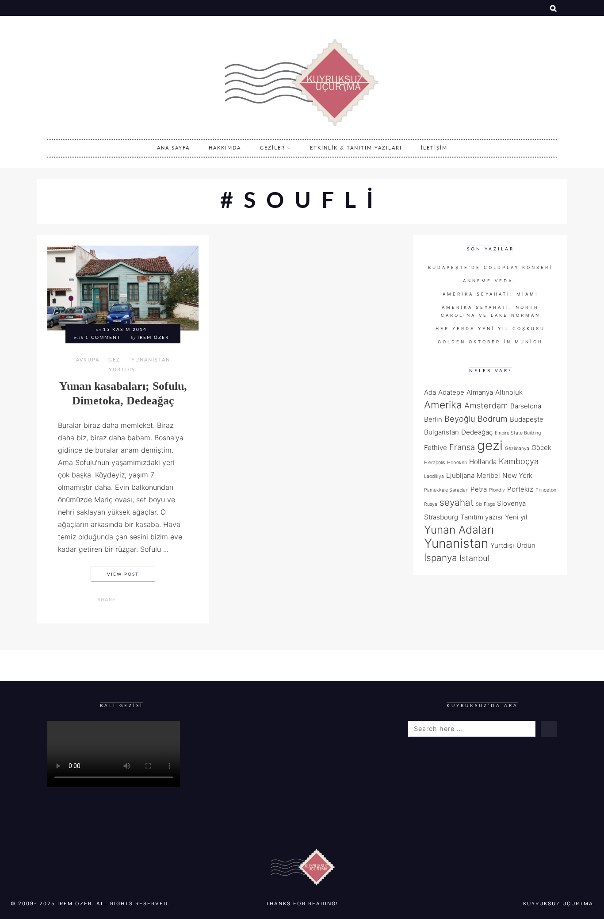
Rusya (430, 504)
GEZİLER (272, 148)
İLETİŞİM (434, 148)
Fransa (462, 447)
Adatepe (451, 392)
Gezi (115, 360)
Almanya (479, 392)
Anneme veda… (490, 280)
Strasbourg (441, 517)
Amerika (443, 405)
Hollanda (483, 462)
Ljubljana (460, 475)
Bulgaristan (441, 432)
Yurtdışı (123, 369)
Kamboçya (519, 461)
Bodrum (493, 418)
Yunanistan (150, 360)
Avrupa (87, 360)
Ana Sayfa (173, 148)
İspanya (440, 557)
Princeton (545, 490)
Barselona (525, 406)
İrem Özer (153, 337)
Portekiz (520, 489)
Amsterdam (486, 405)
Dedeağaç (477, 432)
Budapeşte (526, 419)
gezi (490, 445)
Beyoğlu (459, 418)
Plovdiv (497, 490)
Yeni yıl (516, 517)
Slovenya (511, 503)
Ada (430, 392)
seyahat (457, 502)
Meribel (488, 475)
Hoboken (457, 462)
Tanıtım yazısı (481, 517)
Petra (478, 489)
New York (517, 475)
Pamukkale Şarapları (446, 490)
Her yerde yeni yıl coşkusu (490, 328)
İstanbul (474, 558)
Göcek (541, 447)
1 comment (103, 337)
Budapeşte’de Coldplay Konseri (490, 267)
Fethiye (435, 447)
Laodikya (434, 476)
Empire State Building (518, 433)
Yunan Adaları (459, 529)
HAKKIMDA (225, 148)
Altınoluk (509, 392)
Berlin (433, 419)
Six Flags (485, 504)
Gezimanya (517, 448)
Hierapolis (434, 462)
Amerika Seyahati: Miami (491, 294)
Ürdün (525, 545)
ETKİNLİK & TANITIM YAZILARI (356, 148)
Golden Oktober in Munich (490, 341)
